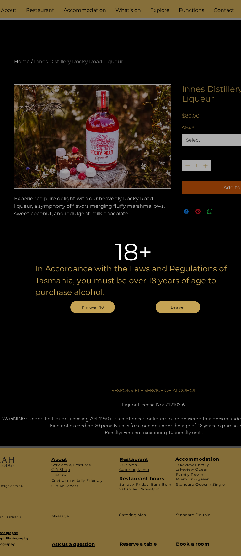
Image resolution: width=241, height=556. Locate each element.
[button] (92, 307)
